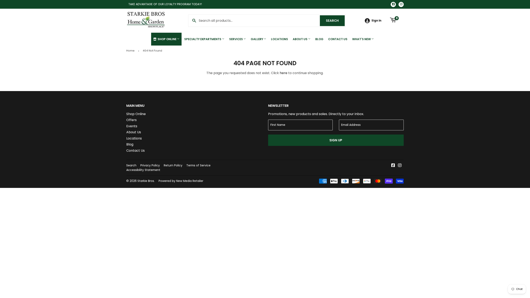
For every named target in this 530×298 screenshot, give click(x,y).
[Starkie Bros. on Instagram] (400, 165)
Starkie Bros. (146, 181)
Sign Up (335, 140)
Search (335, 20)
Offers (131, 120)
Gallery (257, 39)
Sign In (376, 21)
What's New (361, 39)
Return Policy (173, 165)
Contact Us (337, 39)
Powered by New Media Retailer (181, 181)
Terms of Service (198, 165)
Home (130, 51)
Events (131, 126)
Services (236, 39)
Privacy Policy (150, 165)
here (283, 73)
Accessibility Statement (143, 170)
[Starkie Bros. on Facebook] (393, 165)
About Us (300, 39)
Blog (319, 39)
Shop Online (167, 39)
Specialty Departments (203, 39)
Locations (279, 39)
